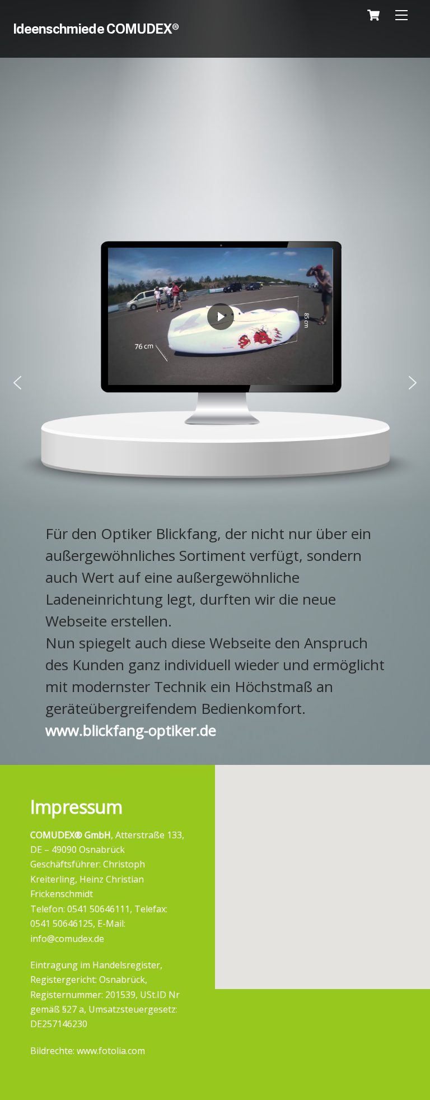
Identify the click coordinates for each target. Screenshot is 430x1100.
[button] (17, 383)
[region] (215, 382)
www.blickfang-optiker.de (130, 730)
